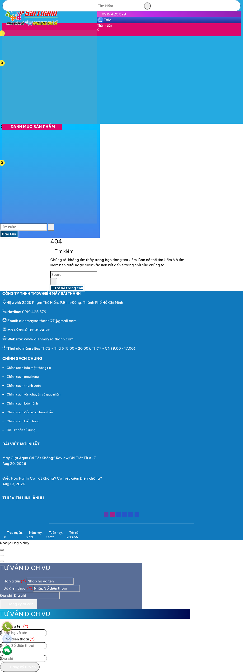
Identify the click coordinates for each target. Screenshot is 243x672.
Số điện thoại (17, 588)
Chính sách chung (22, 358)
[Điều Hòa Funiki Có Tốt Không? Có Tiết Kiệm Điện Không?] (54, 472)
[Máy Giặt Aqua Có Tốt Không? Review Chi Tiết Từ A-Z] (51, 452)
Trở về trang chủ (68, 288)
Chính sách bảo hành (22, 403)
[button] (7, 33)
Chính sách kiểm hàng (23, 421)
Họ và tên (14, 581)
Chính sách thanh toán (24, 385)
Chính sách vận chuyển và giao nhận (33, 394)
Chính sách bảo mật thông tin (29, 368)
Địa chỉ (6, 595)
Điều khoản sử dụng (21, 430)
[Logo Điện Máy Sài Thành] (31, 27)
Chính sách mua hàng (23, 376)
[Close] (2, 550)
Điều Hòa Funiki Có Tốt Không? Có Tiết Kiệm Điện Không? (52, 478)
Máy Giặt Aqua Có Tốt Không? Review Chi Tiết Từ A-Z (49, 458)
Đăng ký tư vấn (20, 604)
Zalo (107, 20)
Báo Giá (9, 234)
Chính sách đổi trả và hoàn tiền (30, 412)
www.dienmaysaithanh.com (48, 339)
